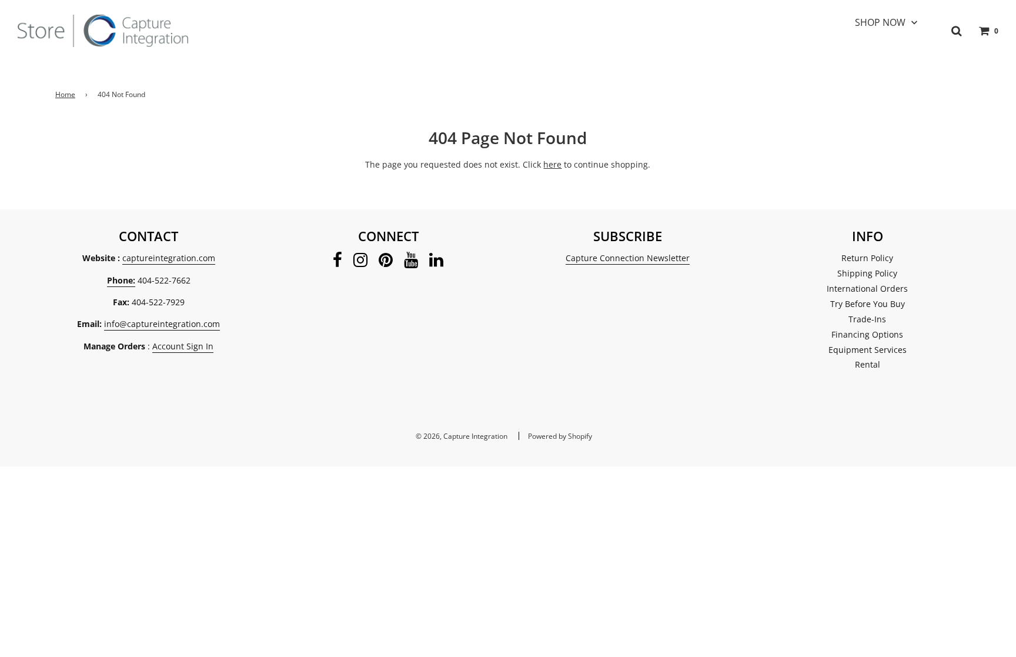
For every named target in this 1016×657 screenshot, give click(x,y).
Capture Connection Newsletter (628, 258)
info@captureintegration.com (162, 323)
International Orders (867, 288)
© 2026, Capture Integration (461, 436)
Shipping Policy (867, 273)
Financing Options (867, 334)
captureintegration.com (168, 258)
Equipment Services (867, 349)
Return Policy (867, 258)
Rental (867, 364)
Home (65, 94)
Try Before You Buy (867, 303)
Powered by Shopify (560, 436)
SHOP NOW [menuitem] (880, 22)
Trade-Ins (867, 319)
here (552, 164)
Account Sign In (182, 346)
